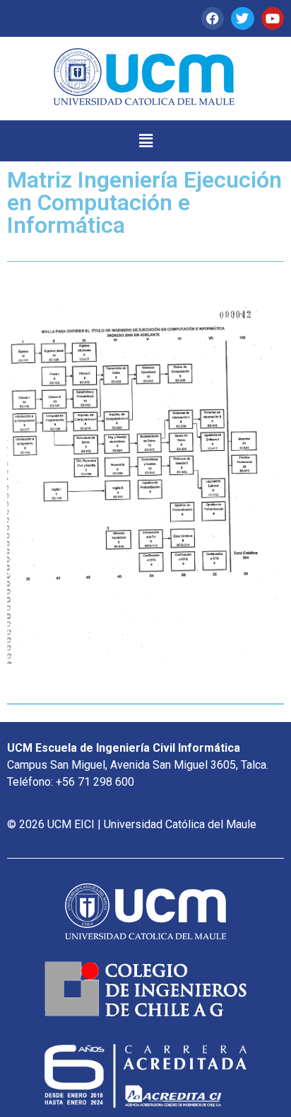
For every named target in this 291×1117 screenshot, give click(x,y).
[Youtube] (272, 18)
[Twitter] (242, 18)
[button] (145, 140)
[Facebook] (212, 18)
